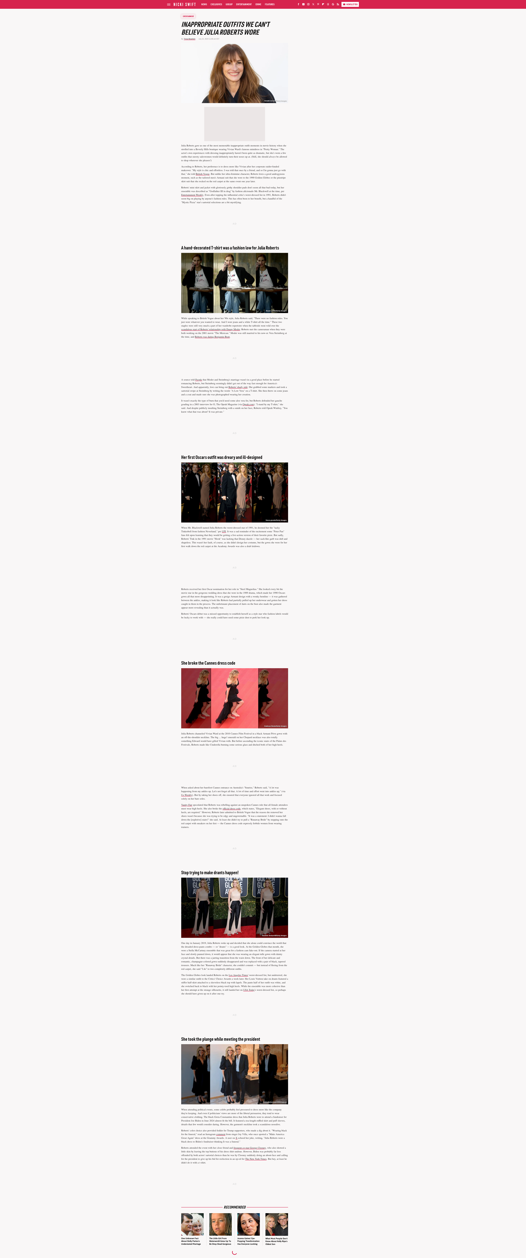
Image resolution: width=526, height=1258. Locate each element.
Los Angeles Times (238, 975)
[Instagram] (308, 5)
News (204, 4)
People (198, 379)
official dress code (232, 808)
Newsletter (352, 4)
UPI (224, 531)
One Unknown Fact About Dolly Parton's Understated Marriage (191, 1241)
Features (270, 4)
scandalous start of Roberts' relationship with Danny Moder (210, 329)
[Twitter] (313, 5)
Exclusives (216, 4)
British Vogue (202, 173)
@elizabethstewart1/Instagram (275, 1102)
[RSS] (338, 5)
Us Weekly (186, 794)
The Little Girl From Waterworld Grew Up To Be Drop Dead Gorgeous (220, 1241)
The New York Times (256, 1158)
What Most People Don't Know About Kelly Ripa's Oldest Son (276, 1241)
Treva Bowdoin (189, 39)
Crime (258, 4)
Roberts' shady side (238, 387)
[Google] (333, 5)
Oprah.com (248, 404)
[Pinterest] (318, 5)
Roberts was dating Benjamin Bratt (212, 336)
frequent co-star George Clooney (250, 1147)
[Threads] (328, 5)
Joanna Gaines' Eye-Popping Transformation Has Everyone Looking (248, 1241)
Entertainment (244, 4)
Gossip (229, 4)
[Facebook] (298, 5)
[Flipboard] (323, 5)
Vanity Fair (186, 804)
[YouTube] (303, 5)
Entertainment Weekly (192, 194)
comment (220, 1134)
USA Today (249, 989)
